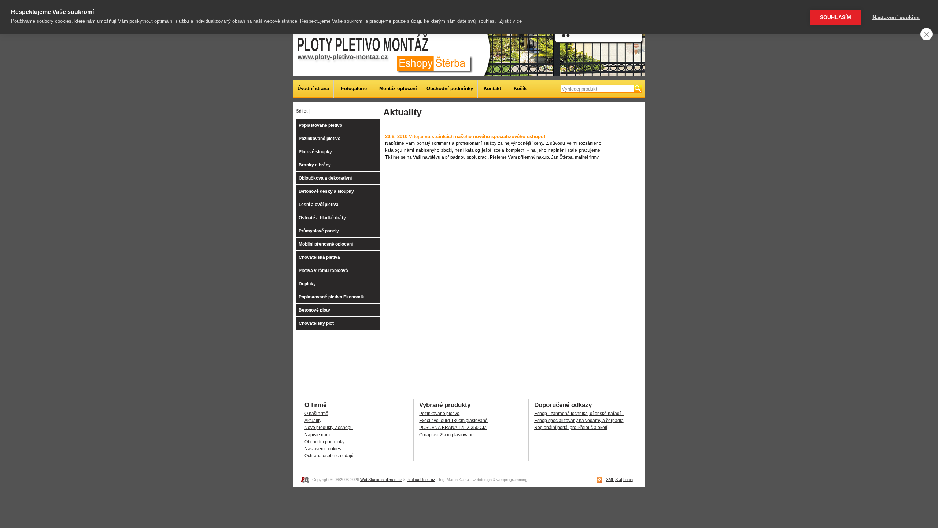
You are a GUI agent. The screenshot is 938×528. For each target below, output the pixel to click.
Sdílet (301, 111)
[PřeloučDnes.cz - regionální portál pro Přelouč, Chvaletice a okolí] (304, 481)
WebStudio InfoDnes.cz (381, 479)
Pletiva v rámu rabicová (323, 270)
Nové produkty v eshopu (328, 427)
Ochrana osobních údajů (329, 455)
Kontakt (492, 88)
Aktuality (312, 420)
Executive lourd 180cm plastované (453, 420)
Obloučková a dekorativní (325, 178)
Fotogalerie (354, 88)
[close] (926, 34)
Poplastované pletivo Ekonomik (331, 297)
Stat (618, 479)
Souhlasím (836, 17)
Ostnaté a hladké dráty (322, 217)
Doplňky (307, 283)
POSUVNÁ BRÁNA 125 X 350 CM (453, 427)
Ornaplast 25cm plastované (446, 434)
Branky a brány (315, 165)
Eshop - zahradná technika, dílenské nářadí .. (579, 413)
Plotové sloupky (315, 151)
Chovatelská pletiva (319, 257)
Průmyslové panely (319, 231)
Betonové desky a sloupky (326, 191)
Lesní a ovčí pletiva (319, 204)
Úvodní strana (313, 88)
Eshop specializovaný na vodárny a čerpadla (579, 420)
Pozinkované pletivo (319, 138)
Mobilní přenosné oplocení (326, 244)
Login (628, 479)
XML (610, 479)
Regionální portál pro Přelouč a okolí (570, 427)
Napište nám (317, 434)
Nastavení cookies (322, 448)
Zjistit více (510, 21)
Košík (520, 88)
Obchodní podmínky (449, 88)
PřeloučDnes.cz (421, 479)
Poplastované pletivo (320, 125)
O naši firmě (316, 413)
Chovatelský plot (316, 323)
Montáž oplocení (398, 88)
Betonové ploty (314, 310)
